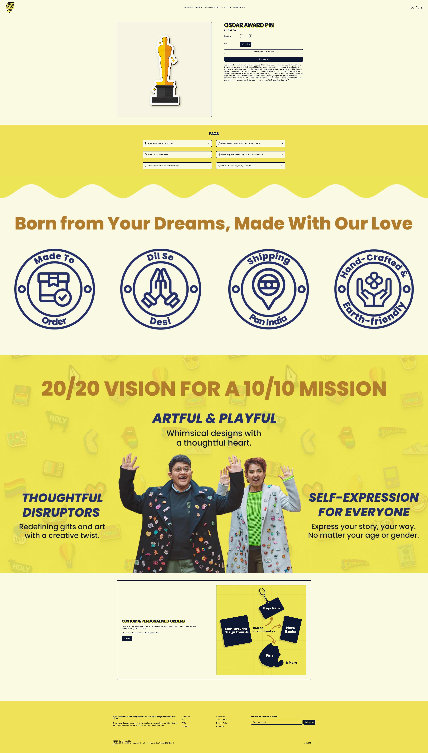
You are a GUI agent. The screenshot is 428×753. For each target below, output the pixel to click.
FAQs (184, 723)
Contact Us (220, 716)
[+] (250, 36)
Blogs (184, 720)
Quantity (227, 36)
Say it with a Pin (125, 741)
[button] (417, 7)
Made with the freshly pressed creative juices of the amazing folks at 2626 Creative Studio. (144, 744)
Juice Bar (185, 726)
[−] (241, 36)
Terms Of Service (223, 720)
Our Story (188, 7)
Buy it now (263, 59)
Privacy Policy (222, 723)
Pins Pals (220, 726)
